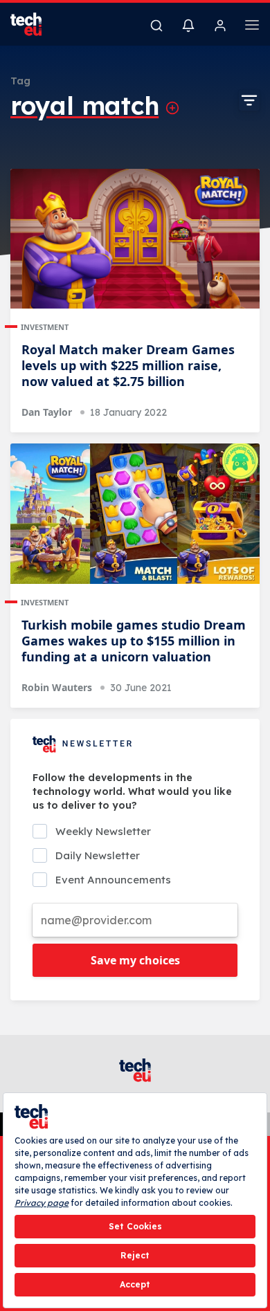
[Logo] (34, 24)
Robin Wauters (56, 687)
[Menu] (252, 27)
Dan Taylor (46, 412)
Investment (45, 327)
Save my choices (135, 960)
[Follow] (172, 108)
